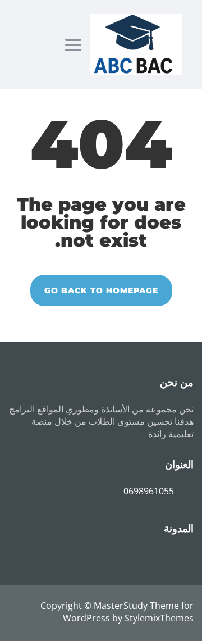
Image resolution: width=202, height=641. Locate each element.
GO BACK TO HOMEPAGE (101, 290)
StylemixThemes (159, 618)
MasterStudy (121, 605)
